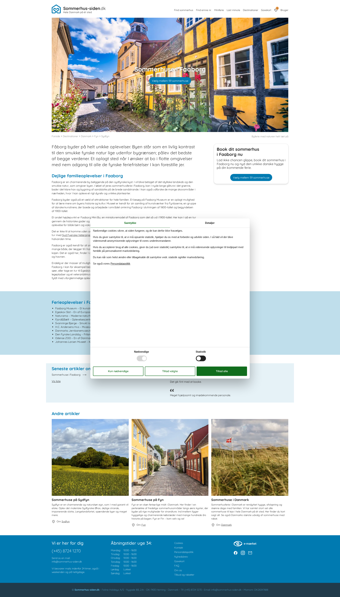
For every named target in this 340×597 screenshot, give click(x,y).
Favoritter (277, 8)
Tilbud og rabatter (184, 574)
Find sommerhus (183, 10)
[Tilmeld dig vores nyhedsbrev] (250, 553)
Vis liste (56, 381)
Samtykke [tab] (130, 222)
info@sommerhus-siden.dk (67, 561)
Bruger (284, 10)
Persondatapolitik (183, 552)
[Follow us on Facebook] (235, 553)
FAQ (176, 565)
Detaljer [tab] (210, 222)
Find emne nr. (203, 10)
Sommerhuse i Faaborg (66, 374)
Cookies (178, 543)
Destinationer (250, 10)
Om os (178, 570)
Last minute (233, 10)
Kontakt (178, 547)
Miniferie (219, 10)
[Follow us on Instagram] (243, 553)
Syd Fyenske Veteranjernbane (80, 235)
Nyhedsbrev (181, 556)
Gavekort (266, 10)
